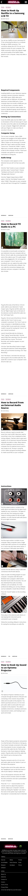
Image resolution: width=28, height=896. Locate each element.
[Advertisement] (14, 73)
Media (7, 840)
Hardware (8, 7)
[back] (2, 2)
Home (2, 7)
